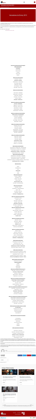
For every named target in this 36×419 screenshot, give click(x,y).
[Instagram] (22, 413)
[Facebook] (24, 414)
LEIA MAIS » (4, 382)
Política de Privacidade (18, 414)
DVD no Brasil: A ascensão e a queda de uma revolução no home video (9, 377)
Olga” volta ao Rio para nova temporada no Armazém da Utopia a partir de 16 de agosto (9, 395)
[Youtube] (24, 413)
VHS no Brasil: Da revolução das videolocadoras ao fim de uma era (25, 377)
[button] (24, 2)
